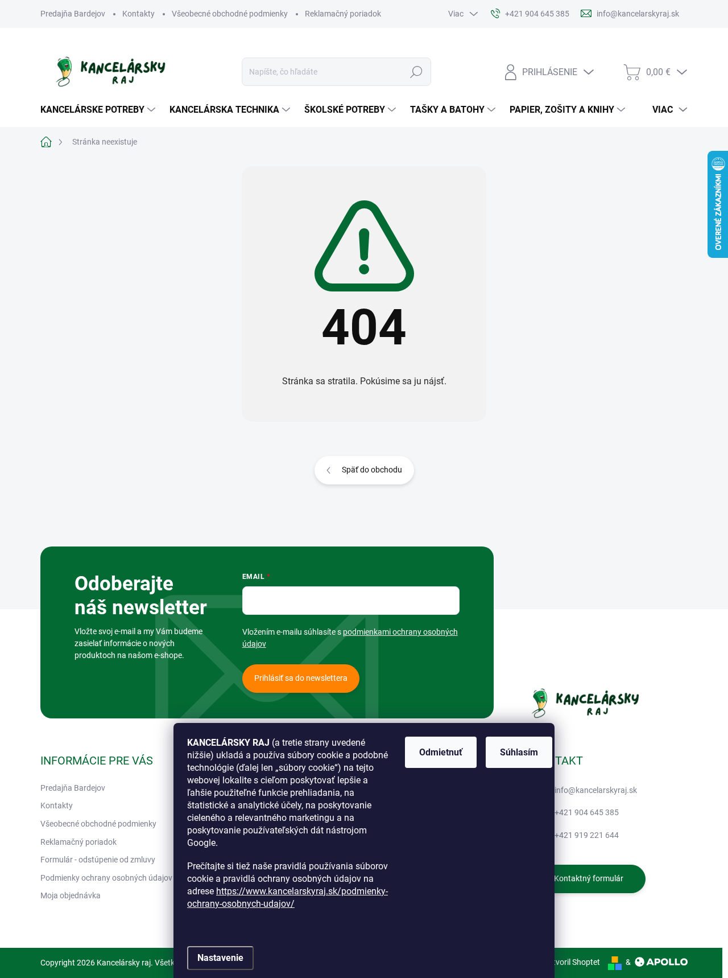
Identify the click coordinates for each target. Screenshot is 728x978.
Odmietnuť (440, 752)
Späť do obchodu (372, 469)
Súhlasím (519, 752)
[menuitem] (99, 110)
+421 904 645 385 (587, 812)
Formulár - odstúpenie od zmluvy (97, 859)
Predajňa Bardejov (72, 13)
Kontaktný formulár (588, 878)
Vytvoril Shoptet (572, 962)
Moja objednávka (70, 895)
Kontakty (138, 13)
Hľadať (416, 71)
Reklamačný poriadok (343, 13)
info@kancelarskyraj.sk (596, 790)
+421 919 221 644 (587, 835)
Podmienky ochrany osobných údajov (106, 877)
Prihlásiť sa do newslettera (301, 678)
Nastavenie (220, 957)
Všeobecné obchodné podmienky (230, 13)
